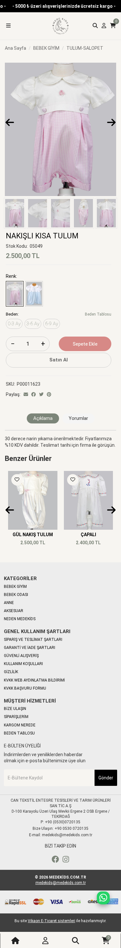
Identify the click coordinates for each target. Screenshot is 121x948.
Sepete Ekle (85, 344)
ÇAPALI (88, 534)
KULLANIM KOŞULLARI (23, 664)
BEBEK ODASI (16, 594)
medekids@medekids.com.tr (60, 882)
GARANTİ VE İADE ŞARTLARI (29, 647)
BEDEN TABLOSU (19, 733)
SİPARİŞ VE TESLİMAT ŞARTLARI (33, 639)
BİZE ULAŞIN (15, 708)
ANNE (9, 602)
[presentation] (9, 122)
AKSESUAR (13, 611)
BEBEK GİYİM (15, 586)
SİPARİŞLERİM (16, 716)
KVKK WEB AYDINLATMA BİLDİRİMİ (34, 680)
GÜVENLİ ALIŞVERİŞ (21, 655)
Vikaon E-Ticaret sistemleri (51, 921)
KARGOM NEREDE (19, 725)
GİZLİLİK (11, 672)
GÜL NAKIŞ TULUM (33, 534)
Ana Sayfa (15, 48)
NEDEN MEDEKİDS (19, 619)
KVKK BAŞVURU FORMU (25, 688)
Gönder (105, 777)
